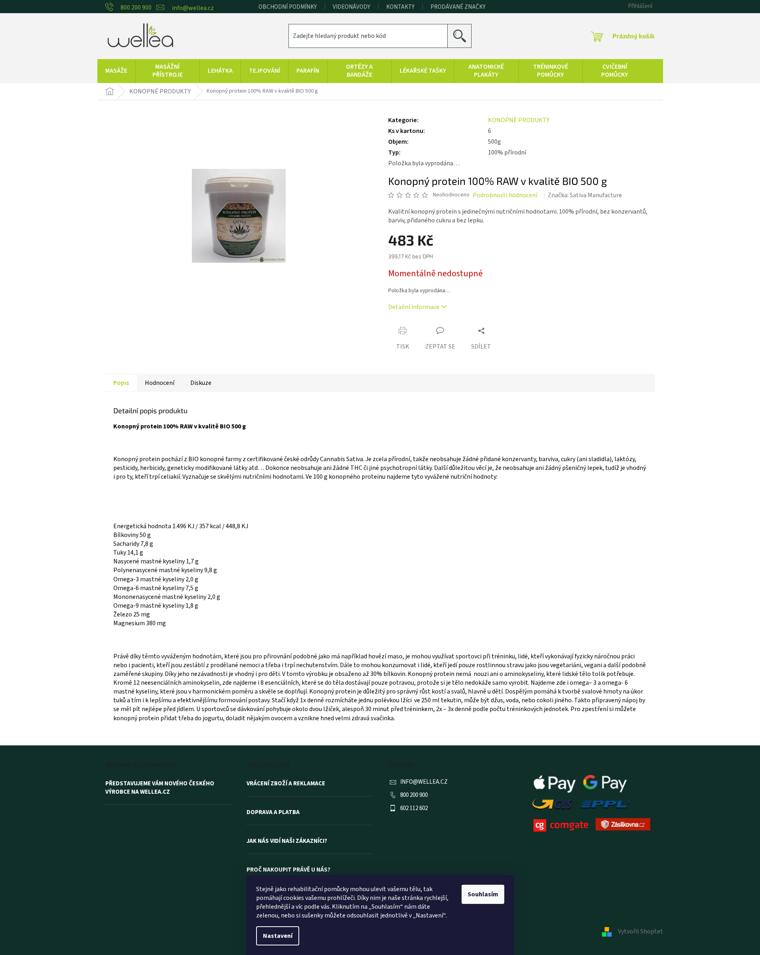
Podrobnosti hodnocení (505, 195)
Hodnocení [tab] (159, 382)
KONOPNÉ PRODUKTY (518, 120)
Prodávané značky (458, 7)
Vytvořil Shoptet (640, 931)
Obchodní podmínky (288, 7)
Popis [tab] (121, 382)
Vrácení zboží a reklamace (286, 784)
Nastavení (277, 935)
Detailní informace (413, 307)
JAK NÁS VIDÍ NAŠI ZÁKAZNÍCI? (287, 841)
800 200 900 (414, 795)
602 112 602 (414, 808)
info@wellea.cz (424, 782)
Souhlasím (483, 894)
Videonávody (351, 7)
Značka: (585, 195)
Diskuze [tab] (200, 382)
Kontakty (400, 7)
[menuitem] (116, 71)
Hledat (463, 35)
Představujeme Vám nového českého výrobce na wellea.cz (159, 788)
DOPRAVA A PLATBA (273, 812)
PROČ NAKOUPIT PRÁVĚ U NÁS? (288, 870)
